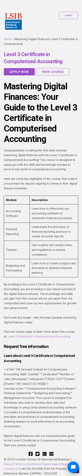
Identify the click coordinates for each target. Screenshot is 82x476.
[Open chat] (73, 467)
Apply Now (19, 72)
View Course (53, 72)
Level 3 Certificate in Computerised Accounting (39, 336)
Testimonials (50, 464)
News (64, 464)
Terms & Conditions (27, 464)
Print (68, 15)
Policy (8, 464)
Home (8, 39)
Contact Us (11, 468)
